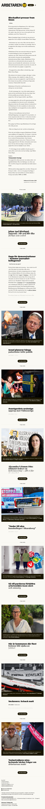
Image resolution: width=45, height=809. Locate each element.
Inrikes (11, 23)
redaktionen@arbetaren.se (7, 785)
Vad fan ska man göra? (15, 264)
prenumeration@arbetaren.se (10, 799)
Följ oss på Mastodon (7, 788)
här (11, 275)
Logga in (31, 5)
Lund (20, 275)
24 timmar (19, 282)
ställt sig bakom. (32, 290)
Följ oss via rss (6, 790)
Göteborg (26, 275)
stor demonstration (30, 282)
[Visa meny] (35, 5)
